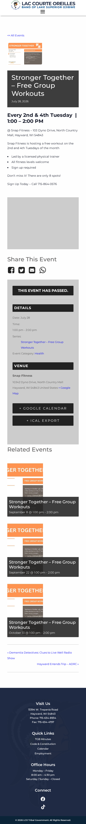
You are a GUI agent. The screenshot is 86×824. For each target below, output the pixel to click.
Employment (43, 753)
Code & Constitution (43, 743)
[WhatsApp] (42, 270)
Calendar (43, 748)
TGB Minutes (43, 739)
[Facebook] (11, 270)
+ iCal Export (43, 421)
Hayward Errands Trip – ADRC (58, 664)
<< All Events (15, 35)
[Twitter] (21, 270)
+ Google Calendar (43, 408)
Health (39, 353)
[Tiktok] (43, 806)
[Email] (32, 270)
